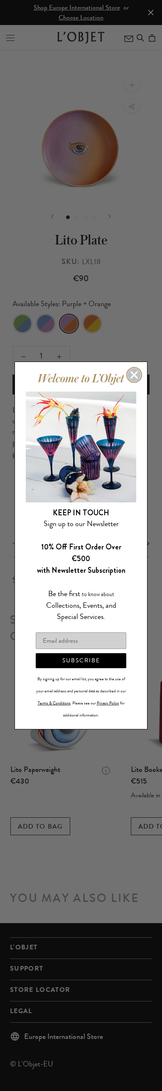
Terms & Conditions (54, 703)
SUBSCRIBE (81, 660)
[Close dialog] (134, 374)
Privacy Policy (108, 703)
